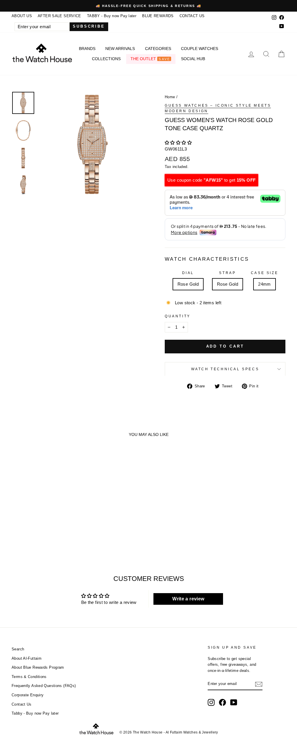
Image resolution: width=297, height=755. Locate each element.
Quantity (178, 316)
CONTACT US (192, 16)
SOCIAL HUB (193, 58)
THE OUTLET (150, 58)
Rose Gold (188, 284)
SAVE (164, 59)
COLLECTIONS (106, 58)
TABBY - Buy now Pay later (111, 16)
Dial (188, 273)
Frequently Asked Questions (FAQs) (44, 686)
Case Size (264, 273)
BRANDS (87, 48)
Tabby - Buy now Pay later (35, 713)
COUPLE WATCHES (199, 48)
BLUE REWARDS (158, 16)
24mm (264, 284)
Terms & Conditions (29, 677)
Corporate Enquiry (28, 695)
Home (170, 97)
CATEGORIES (158, 48)
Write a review (188, 598)
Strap (227, 273)
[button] (178, 142)
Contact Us (22, 704)
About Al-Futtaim (26, 658)
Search (18, 649)
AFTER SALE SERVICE (59, 16)
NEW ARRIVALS (120, 48)
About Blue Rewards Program (38, 667)
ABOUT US (22, 16)
